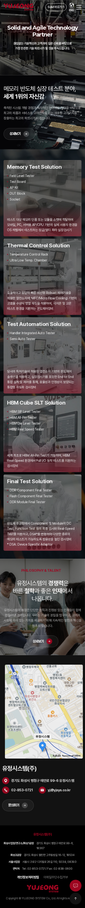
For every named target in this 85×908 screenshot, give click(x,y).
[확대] (76, 703)
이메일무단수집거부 (55, 877)
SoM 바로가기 (56, 7)
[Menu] (78, 7)
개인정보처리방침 (28, 877)
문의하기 (15, 805)
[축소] (76, 711)
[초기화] (76, 720)
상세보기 (15, 134)
